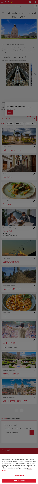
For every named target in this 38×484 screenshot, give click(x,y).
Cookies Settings (19, 475)
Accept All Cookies (18, 480)
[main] (19, 469)
